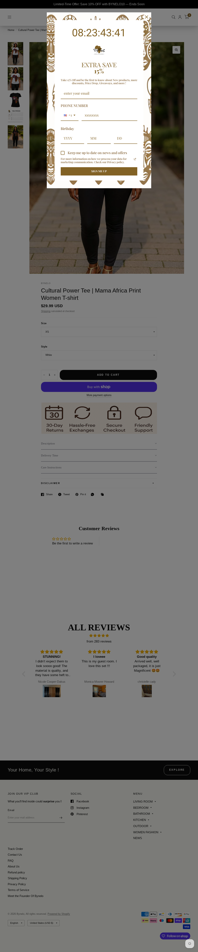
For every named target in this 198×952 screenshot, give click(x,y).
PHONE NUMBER (74, 105)
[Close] (146, 17)
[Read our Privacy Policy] (135, 159)
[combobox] (70, 115)
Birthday (67, 128)
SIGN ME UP (99, 171)
